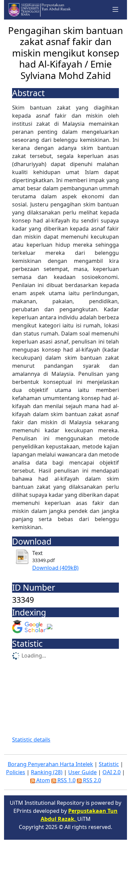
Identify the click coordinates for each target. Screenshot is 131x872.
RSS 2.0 (91, 780)
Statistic (109, 764)
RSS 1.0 (66, 780)
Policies (15, 772)
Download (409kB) (55, 567)
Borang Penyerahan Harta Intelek (50, 764)
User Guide (82, 772)
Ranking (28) (46, 772)
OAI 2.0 (111, 772)
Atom (42, 780)
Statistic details (31, 739)
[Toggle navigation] (115, 9)
